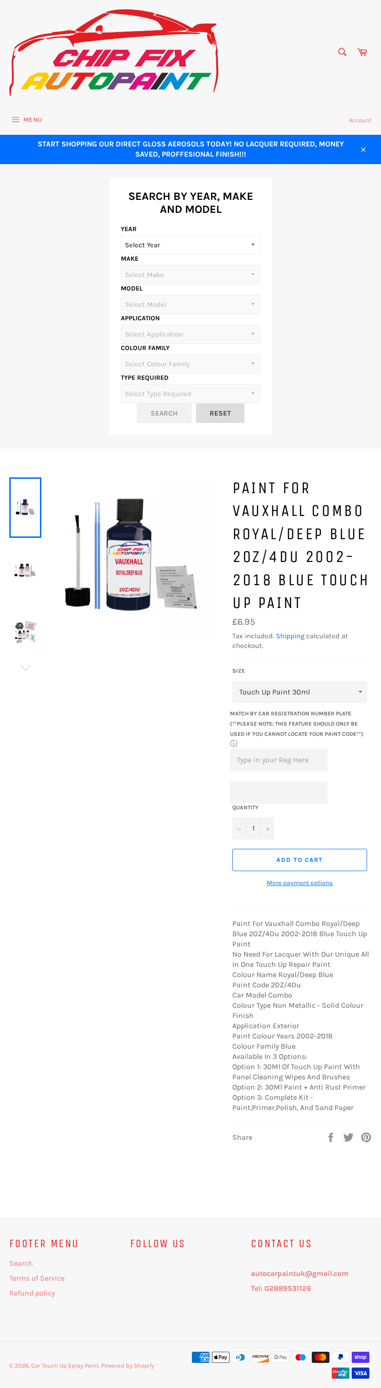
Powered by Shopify (127, 1365)
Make (129, 259)
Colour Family (145, 348)
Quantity (245, 807)
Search (21, 1263)
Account (360, 120)
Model (132, 288)
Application (140, 318)
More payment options (300, 883)
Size (238, 671)
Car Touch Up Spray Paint (65, 1365)
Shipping (290, 636)
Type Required (145, 378)
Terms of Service (37, 1278)
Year (129, 229)
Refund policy (32, 1293)
